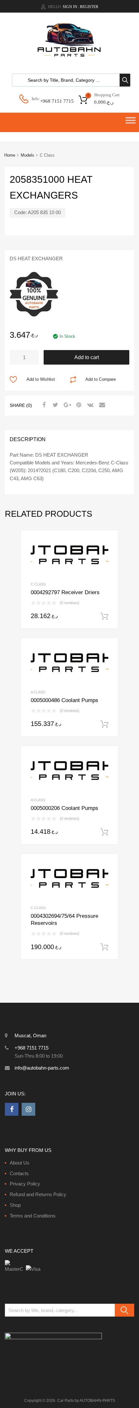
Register (89, 7)
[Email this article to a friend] (101, 405)
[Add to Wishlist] (107, 542)
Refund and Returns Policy (38, 1194)
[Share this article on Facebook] (43, 405)
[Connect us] (11, 1109)
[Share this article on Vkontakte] (89, 405)
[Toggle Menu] (130, 122)
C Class (38, 584)
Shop (15, 1205)
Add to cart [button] (104, 616)
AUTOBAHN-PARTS (97, 1400)
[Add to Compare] (107, 553)
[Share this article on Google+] (66, 405)
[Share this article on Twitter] (54, 405)
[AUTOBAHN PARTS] (69, 55)
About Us (19, 1162)
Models (27, 155)
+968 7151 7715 (56, 101)
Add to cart (86, 357)
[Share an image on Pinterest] (78, 405)
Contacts (19, 1173)
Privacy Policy (25, 1183)
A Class (38, 692)
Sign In (70, 7)
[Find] (124, 1310)
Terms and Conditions (33, 1215)
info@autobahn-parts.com (42, 1068)
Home (9, 155)
